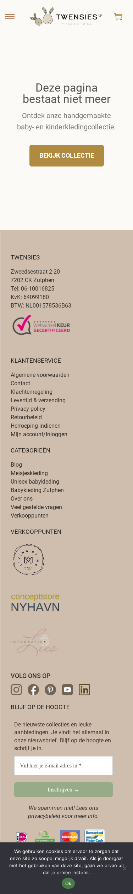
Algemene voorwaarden (40, 375)
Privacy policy (28, 408)
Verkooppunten (30, 515)
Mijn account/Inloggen (39, 434)
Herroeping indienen (36, 425)
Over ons (22, 498)
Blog (16, 464)
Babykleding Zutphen (37, 490)
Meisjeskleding (29, 473)
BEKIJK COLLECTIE (66, 155)
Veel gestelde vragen (36, 507)
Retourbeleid (26, 417)
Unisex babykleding (35, 481)
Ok (68, 883)
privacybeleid (44, 816)
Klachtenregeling (31, 391)
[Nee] (124, 868)
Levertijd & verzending (38, 400)
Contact (20, 383)
